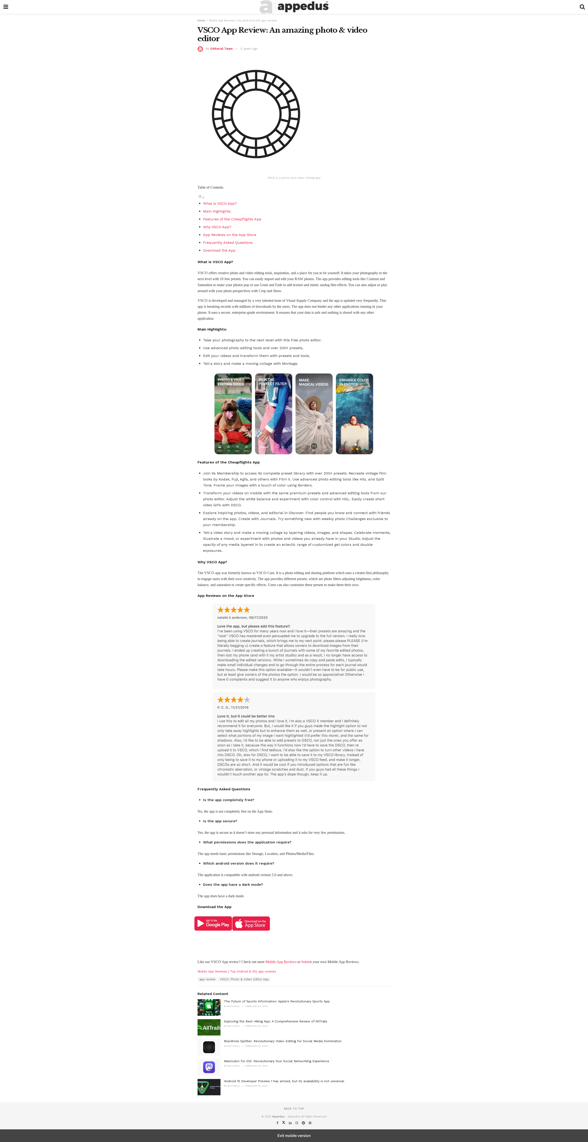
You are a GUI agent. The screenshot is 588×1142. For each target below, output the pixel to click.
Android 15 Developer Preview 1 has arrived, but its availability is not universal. (284, 1081)
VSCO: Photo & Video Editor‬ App (244, 979)
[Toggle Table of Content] (201, 197)
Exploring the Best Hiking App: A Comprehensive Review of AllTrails (275, 1021)
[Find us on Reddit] (304, 1123)
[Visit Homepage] (294, 7)
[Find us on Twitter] (284, 1123)
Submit (306, 962)
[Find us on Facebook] (278, 1123)
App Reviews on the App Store (229, 235)
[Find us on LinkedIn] (291, 1123)
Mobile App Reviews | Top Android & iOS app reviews (243, 20)
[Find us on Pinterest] (310, 1123)
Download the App (219, 250)
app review (207, 979)
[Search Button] (582, 7)
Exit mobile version (294, 1135)
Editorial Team (221, 48)
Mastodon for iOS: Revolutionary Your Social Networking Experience (276, 1061)
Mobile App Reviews (281, 962)
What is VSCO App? (220, 203)
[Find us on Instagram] (297, 1123)
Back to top (294, 1108)
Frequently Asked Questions (228, 242)
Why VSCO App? (217, 227)
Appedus (278, 1116)
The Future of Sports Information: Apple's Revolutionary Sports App (277, 1001)
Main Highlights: (217, 211)
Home (201, 20)
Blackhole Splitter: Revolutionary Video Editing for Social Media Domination (283, 1041)
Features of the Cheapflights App (232, 219)
